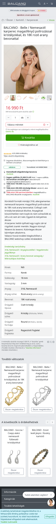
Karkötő (20, 20)
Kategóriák (9, 498)
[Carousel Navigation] (50, 422)
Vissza (51, 20)
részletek (9, 174)
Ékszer (10, 20)
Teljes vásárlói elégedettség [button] (14, 156)
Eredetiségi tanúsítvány (15, 246)
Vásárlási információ (33, 348)
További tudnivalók (9, 522)
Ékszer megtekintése (14, 409)
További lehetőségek (14, 505)
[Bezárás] (51, 494)
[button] (28, 69)
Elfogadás (50, 516)
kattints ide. (10, 131)
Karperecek (32, 20)
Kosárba (29, 137)
